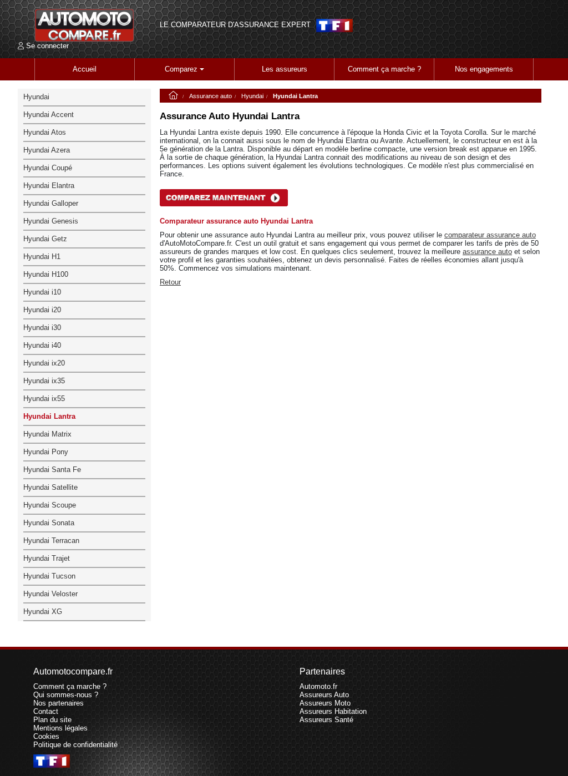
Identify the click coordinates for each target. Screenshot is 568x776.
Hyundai (252, 96)
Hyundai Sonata (48, 523)
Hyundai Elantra (48, 185)
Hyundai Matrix (47, 434)
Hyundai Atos (44, 132)
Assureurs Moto (325, 703)
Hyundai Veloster (50, 594)
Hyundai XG (42, 611)
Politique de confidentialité (75, 745)
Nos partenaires (58, 703)
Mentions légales (60, 728)
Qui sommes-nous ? (65, 695)
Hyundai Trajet (46, 558)
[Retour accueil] (84, 25)
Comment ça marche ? (384, 69)
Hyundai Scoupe (49, 505)
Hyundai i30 (42, 327)
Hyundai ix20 (44, 363)
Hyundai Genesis (50, 221)
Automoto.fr (318, 686)
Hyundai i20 (42, 310)
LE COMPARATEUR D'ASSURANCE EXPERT (235, 25)
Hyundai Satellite (50, 487)
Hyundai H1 (41, 256)
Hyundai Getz (45, 239)
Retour (170, 282)
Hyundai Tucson (49, 576)
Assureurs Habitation (333, 711)
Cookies (46, 736)
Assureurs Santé (326, 720)
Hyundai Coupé (47, 168)
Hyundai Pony (45, 452)
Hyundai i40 (42, 345)
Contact (45, 711)
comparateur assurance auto (490, 235)
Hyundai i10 (42, 292)
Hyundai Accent (48, 114)
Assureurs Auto (324, 695)
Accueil (85, 69)
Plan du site (52, 720)
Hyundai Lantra (49, 416)
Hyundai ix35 (44, 381)
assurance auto (487, 251)
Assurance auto (210, 96)
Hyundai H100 (45, 274)
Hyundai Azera (46, 150)
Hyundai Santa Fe (52, 469)
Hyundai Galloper (50, 203)
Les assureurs (284, 69)
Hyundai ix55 (44, 398)
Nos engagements (484, 69)
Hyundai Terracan (51, 540)
